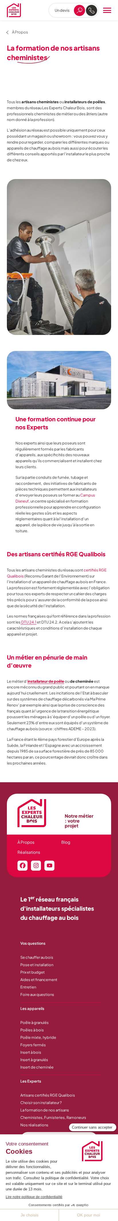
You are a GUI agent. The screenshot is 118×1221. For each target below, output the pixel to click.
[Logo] (14, 10)
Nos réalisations (34, 1125)
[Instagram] (36, 866)
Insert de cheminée (37, 1067)
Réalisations (28, 852)
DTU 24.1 (28, 622)
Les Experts (30, 1081)
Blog (65, 842)
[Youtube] (49, 866)
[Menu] (107, 10)
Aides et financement (38, 979)
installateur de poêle (45, 681)
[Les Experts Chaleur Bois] (38, 813)
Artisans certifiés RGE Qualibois (47, 1095)
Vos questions (33, 943)
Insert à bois (30, 1052)
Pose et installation (36, 964)
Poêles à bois (32, 1030)
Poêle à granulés (34, 1022)
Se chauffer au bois (36, 957)
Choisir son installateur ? (41, 1102)
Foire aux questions (37, 994)
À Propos (25, 842)
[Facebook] (22, 866)
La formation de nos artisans (44, 1110)
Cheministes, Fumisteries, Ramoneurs (53, 1117)
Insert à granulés (34, 1059)
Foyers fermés (33, 1045)
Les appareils (32, 1008)
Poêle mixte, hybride (38, 1037)
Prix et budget (32, 972)
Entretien (28, 987)
